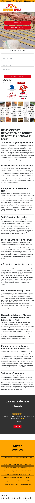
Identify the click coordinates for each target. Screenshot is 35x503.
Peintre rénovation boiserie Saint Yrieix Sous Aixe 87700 (17, 457)
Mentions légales (24, 500)
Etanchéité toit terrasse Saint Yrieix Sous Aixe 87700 (17, 461)
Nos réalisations (17, 27)
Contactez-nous (17, 23)
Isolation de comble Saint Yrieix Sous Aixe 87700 (17, 474)
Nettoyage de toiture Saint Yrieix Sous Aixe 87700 (17, 481)
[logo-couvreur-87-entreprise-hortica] (11, 7)
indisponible (7, 1)
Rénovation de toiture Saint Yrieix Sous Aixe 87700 (17, 484)
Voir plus (17, 426)
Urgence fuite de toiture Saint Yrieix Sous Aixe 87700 (17, 464)
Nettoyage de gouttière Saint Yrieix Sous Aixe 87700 (17, 467)
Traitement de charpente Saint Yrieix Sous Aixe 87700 (17, 477)
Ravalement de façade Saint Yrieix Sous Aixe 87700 (17, 471)
